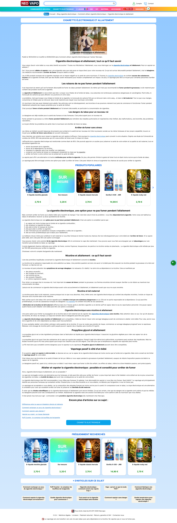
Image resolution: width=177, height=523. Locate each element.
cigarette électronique (121, 65)
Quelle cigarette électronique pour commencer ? (61, 498)
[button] (173, 263)
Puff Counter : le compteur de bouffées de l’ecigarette (41, 417)
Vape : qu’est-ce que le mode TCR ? (116, 488)
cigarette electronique (115, 76)
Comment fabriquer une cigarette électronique (143, 488)
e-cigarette (81, 152)
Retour (46, 14)
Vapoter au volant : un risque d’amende (35, 414)
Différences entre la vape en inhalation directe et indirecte (42, 404)
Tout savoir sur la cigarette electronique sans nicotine (88, 498)
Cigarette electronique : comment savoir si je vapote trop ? (88, 489)
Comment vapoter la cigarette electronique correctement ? (33, 498)
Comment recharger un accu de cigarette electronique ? (41, 408)
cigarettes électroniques (100, 314)
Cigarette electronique (63, 9)
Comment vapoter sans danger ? (33, 411)
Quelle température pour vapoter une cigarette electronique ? (143, 499)
